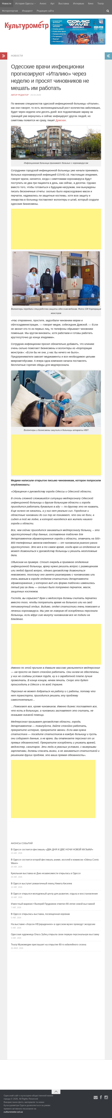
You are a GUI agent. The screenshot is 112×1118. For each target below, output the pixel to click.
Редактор (23, 95)
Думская (61, 120)
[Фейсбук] (101, 1097)
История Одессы (24, 3)
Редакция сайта (45, 11)
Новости (6, 3)
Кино (90, 3)
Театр (100, 3)
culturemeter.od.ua (13, 1112)
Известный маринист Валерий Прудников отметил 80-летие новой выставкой (53, 904)
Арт (52, 3)
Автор (14, 95)
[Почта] (96, 1097)
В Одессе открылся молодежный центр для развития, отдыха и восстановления (54, 893)
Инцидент (27, 11)
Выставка (63, 3)
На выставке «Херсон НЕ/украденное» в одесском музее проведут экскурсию (53, 924)
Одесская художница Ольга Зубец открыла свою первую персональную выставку (55, 934)
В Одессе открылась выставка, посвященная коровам (40, 914)
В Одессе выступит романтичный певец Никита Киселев (41, 883)
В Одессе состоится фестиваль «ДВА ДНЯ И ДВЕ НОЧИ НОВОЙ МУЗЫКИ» (52, 849)
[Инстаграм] (106, 1097)
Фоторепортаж (10, 11)
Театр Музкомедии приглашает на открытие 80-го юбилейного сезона (48, 944)
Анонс (43, 3)
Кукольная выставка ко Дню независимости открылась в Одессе (46, 873)
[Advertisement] (56, 229)
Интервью (78, 3)
